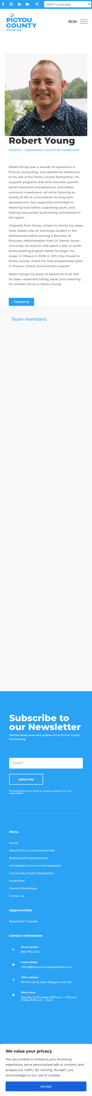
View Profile (56, 354)
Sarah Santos (63, 647)
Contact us (21, 301)
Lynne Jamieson (59, 380)
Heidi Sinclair (63, 337)
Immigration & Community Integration (35, 865)
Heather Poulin (57, 469)
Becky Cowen (64, 513)
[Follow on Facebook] (3, 4)
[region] (46, 1070)
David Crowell (64, 426)
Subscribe (26, 779)
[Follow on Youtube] (27, 4)
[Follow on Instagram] (11, 4)
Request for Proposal (23, 921)
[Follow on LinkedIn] (19, 4)
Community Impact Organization (31, 873)
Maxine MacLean (58, 604)
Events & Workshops (23, 888)
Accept (46, 1086)
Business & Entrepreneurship (28, 858)
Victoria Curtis (57, 560)
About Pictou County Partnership (31, 850)
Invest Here (17, 880)
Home (13, 842)
